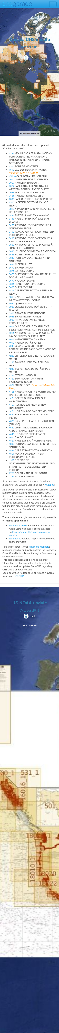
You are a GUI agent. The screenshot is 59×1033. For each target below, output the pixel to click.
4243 (11, 368)
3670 (11, 267)
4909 (11, 460)
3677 (11, 280)
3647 (11, 257)
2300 (11, 199)
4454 (11, 398)
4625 (11, 414)
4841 (11, 450)
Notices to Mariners (39, 546)
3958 (11, 313)
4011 (11, 332)
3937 (11, 303)
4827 (11, 440)
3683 (11, 287)
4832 (11, 443)
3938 (11, 306)
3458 (11, 225)
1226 (11, 153)
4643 (11, 434)
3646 (11, 254)
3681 (11, 283)
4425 (11, 391)
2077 (11, 186)
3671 (11, 270)
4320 (11, 378)
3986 (11, 316)
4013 (11, 342)
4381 (11, 385)
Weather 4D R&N (18, 525)
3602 (11, 244)
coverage (49, 484)
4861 (11, 453)
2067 (11, 182)
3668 (11, 264)
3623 (11, 251)
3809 (11, 290)
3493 (11, 231)
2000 (11, 179)
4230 (11, 355)
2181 (11, 195)
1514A (12, 176)
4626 (11, 421)
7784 (11, 476)
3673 (11, 274)
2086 (11, 192)
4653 (11, 437)
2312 (11, 208)
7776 (11, 473)
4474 (11, 411)
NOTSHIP (19, 576)
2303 (11, 202)
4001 (11, 326)
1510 (11, 169)
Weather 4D (15, 538)
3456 (11, 218)
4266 (11, 375)
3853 (11, 297)
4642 (11, 427)
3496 (11, 238)
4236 (11, 362)
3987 (11, 319)
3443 (11, 215)
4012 (11, 339)
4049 (11, 345)
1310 (11, 166)
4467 (11, 404)
